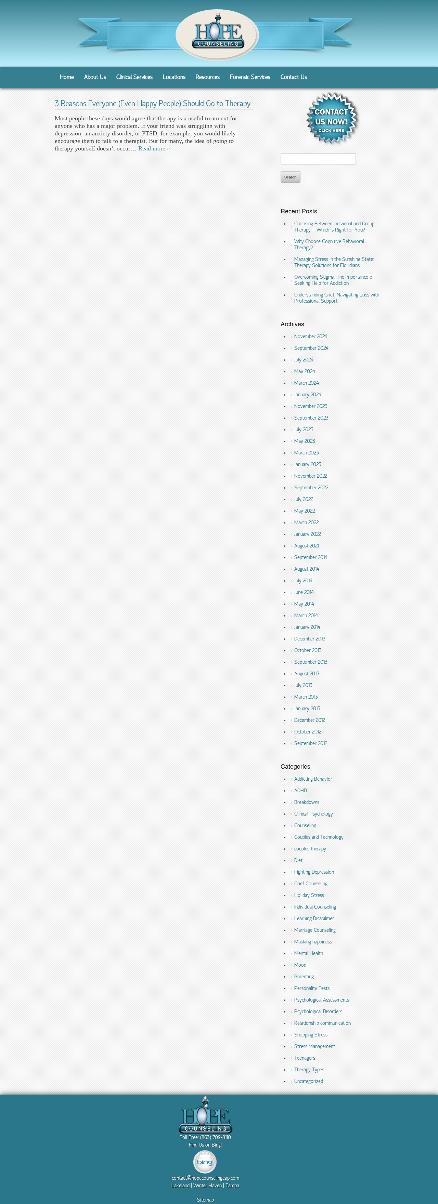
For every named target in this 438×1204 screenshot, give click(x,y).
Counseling (305, 826)
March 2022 (306, 523)
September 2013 (310, 662)
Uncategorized (308, 1081)
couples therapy (310, 849)
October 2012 (307, 732)
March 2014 (306, 616)
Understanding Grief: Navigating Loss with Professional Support (336, 298)
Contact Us (294, 77)
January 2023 (307, 464)
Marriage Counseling (315, 930)
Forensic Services (250, 77)
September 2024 (311, 348)
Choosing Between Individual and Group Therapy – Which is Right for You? (334, 227)
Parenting (304, 977)
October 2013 (308, 650)
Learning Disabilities (314, 919)
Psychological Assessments (321, 1000)
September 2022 (311, 488)
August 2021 (306, 546)
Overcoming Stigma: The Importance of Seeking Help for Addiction (334, 280)
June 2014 (304, 592)
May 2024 (304, 371)
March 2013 (306, 697)
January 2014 (307, 627)
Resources (208, 77)
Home (67, 77)
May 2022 (304, 511)
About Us (95, 77)
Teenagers (304, 1058)
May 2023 (304, 441)
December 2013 (309, 639)
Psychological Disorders (318, 1012)
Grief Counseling (310, 884)
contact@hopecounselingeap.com (205, 1178)
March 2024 (306, 383)
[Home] (215, 62)
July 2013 (303, 685)
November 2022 (310, 476)
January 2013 (307, 709)
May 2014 (304, 604)
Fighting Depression (314, 872)
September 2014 (310, 557)
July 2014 (303, 581)
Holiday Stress (309, 895)
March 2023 (306, 453)
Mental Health (308, 953)
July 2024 (303, 360)
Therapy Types (309, 1070)
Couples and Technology (319, 837)
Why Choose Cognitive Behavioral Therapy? (329, 245)
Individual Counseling (315, 907)
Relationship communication (322, 1023)
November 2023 (310, 406)
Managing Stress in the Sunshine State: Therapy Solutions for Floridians (334, 262)
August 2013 (306, 674)
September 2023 (311, 418)
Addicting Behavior (313, 779)
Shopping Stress (310, 1035)
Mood (300, 965)
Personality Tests (312, 988)
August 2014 (306, 569)
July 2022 (303, 499)
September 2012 (310, 743)
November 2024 (310, 337)
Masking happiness (313, 942)
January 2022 (307, 534)
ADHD (300, 791)
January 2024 (307, 395)
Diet (298, 860)
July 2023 (303, 430)
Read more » (154, 148)
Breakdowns (306, 802)
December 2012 (309, 720)
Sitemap (205, 1200)
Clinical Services (134, 77)
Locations (174, 77)
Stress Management (314, 1046)
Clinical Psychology (313, 814)
